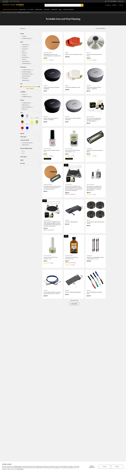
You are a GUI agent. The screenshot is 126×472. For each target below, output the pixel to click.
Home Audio (8, 12)
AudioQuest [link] (25, 46)
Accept (104, 466)
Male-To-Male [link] (25, 144)
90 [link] (23, 153)
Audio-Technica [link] (26, 44)
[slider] (21, 86)
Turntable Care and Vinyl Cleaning (23, 12)
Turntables (14, 12)
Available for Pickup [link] (27, 96)
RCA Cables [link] (25, 78)
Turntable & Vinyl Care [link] (27, 69)
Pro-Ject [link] (24, 55)
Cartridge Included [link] (26, 102)
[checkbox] (21, 36)
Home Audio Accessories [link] (28, 74)
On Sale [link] (24, 36)
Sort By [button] (97, 28)
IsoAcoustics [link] (25, 48)
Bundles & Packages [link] (27, 71)
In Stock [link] (24, 94)
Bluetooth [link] (25, 109)
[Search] (82, 5)
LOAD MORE (74, 303)
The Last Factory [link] (26, 61)
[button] (121, 5)
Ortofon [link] (24, 53)
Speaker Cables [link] (26, 80)
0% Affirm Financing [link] (27, 38)
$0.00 (28, 88)
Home (4, 12)
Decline (117, 466)
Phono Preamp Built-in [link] (27, 107)
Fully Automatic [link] (26, 105)
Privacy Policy (20, 469)
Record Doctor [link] (26, 57)
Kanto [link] (24, 51)
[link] (22, 116)
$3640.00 (31, 88)
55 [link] (23, 151)
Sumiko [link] (24, 59)
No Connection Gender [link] (28, 142)
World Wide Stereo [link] (27, 63)
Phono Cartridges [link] (26, 76)
